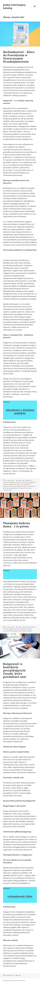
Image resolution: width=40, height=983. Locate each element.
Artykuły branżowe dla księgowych (25, 482)
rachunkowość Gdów (20, 896)
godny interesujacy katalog (14, 6)
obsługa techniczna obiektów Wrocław (20, 629)
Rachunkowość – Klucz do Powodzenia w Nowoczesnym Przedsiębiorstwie (19, 57)
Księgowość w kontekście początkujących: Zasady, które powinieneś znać (14, 670)
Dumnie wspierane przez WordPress (14, 980)
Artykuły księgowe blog (10, 484)
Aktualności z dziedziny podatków (20, 411)
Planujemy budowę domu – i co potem (16, 524)
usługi (20, 480)
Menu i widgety (35, 8)
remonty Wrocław (8, 631)
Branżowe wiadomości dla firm (19, 486)
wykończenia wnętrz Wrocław (23, 631)
